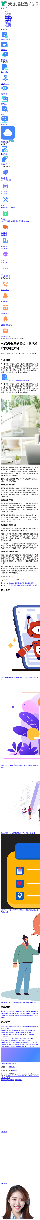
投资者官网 (8, 18)
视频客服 (4, 60)
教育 (2, 260)
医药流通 (15, 221)
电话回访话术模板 (7, 1011)
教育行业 (4, 262)
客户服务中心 (5, 301)
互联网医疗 (8, 221)
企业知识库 (5, 84)
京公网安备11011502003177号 (16, 1076)
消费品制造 (5, 207)
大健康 (3, 219)
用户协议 (11, 1080)
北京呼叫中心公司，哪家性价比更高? (13, 1038)
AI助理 (3, 114)
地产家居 (4, 246)
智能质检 (4, 94)
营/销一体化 (5, 290)
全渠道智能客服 (6, 325)
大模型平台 (5, 142)
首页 (2, 338)
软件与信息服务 (6, 180)
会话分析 (4, 104)
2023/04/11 (6, 1028)
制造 (2, 205)
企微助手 (4, 164)
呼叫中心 (4, 40)
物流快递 (4, 233)
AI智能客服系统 (26, 1015)
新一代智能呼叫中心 (23, 380)
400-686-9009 (13, 1070)
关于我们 (8, 16)
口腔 (2, 221)
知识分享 (8, 22)
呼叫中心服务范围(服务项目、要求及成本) (15, 1030)
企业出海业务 (5, 336)
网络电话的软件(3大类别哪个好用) (12, 1032)
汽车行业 (4, 192)
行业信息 (8, 20)
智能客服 (18, 1015)
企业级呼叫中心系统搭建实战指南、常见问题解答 (18, 833)
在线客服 (4, 50)
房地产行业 (5, 248)
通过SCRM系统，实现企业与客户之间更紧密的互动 (18, 1034)
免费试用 (4, 8)
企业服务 (4, 178)
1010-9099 (12, 1067)
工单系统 (4, 154)
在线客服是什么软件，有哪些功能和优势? (15, 1042)
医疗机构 (22, 221)
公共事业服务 (5, 276)
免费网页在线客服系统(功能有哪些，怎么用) (22, 585)
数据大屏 (4, 124)
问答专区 (8, 24)
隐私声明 (4, 1080)
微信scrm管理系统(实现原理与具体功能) (20, 583)
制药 (27, 221)
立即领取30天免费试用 (8, 1063)
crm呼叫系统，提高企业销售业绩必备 (13, 1046)
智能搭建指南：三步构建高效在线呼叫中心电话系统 (19, 1002)
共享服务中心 (5, 313)
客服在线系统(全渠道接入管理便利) (13, 1040)
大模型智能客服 (31, 1011)
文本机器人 (5, 72)
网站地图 (18, 1080)
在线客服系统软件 (19, 1011)
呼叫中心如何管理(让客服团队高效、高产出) (16, 1044)
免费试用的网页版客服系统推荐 (26, 1013)
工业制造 (12, 207)
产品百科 (8, 26)
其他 (2, 274)
